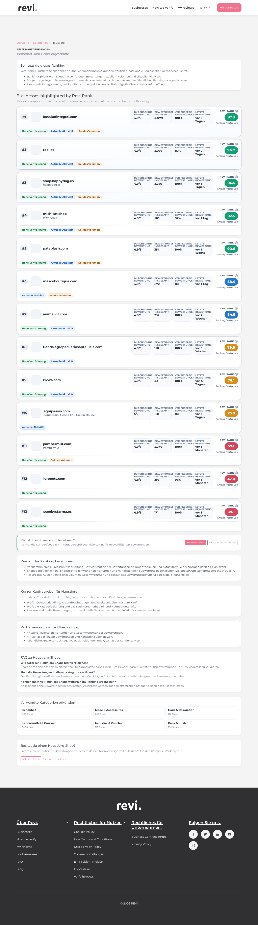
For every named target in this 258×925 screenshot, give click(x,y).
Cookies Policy (84, 832)
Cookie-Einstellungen (89, 854)
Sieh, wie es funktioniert (222, 542)
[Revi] (28, 7)
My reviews (186, 7)
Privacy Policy (141, 844)
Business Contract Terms (148, 836)
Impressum (82, 869)
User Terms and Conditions (93, 839)
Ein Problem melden (88, 861)
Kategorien (40, 42)
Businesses (139, 7)
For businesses (229, 7)
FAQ (20, 861)
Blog (20, 869)
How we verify (162, 7)
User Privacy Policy (87, 847)
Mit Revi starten (195, 542)
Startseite (23, 42)
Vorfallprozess (84, 876)
